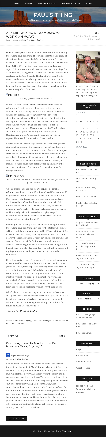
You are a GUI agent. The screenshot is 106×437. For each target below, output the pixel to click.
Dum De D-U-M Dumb (86, 196)
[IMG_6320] (12, 94)
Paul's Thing (53, 15)
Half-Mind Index (71, 3)
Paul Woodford (37, 40)
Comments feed (83, 361)
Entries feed (82, 355)
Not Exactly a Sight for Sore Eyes (87, 246)
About (28, 3)
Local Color (37, 320)
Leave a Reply (16, 419)
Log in (79, 349)
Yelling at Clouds (50, 320)
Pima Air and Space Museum (20, 52)
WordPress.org (83, 368)
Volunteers (19, 323)
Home (17, 3)
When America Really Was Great (85, 234)
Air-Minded (20, 320)
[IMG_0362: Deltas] (16, 175)
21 (94, 135)
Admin (89, 3)
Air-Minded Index (47, 3)
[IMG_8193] (88, 66)
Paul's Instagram (84, 333)
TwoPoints (67, 431)
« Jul (78, 154)
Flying (28, 320)
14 (94, 132)
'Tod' (78, 264)
